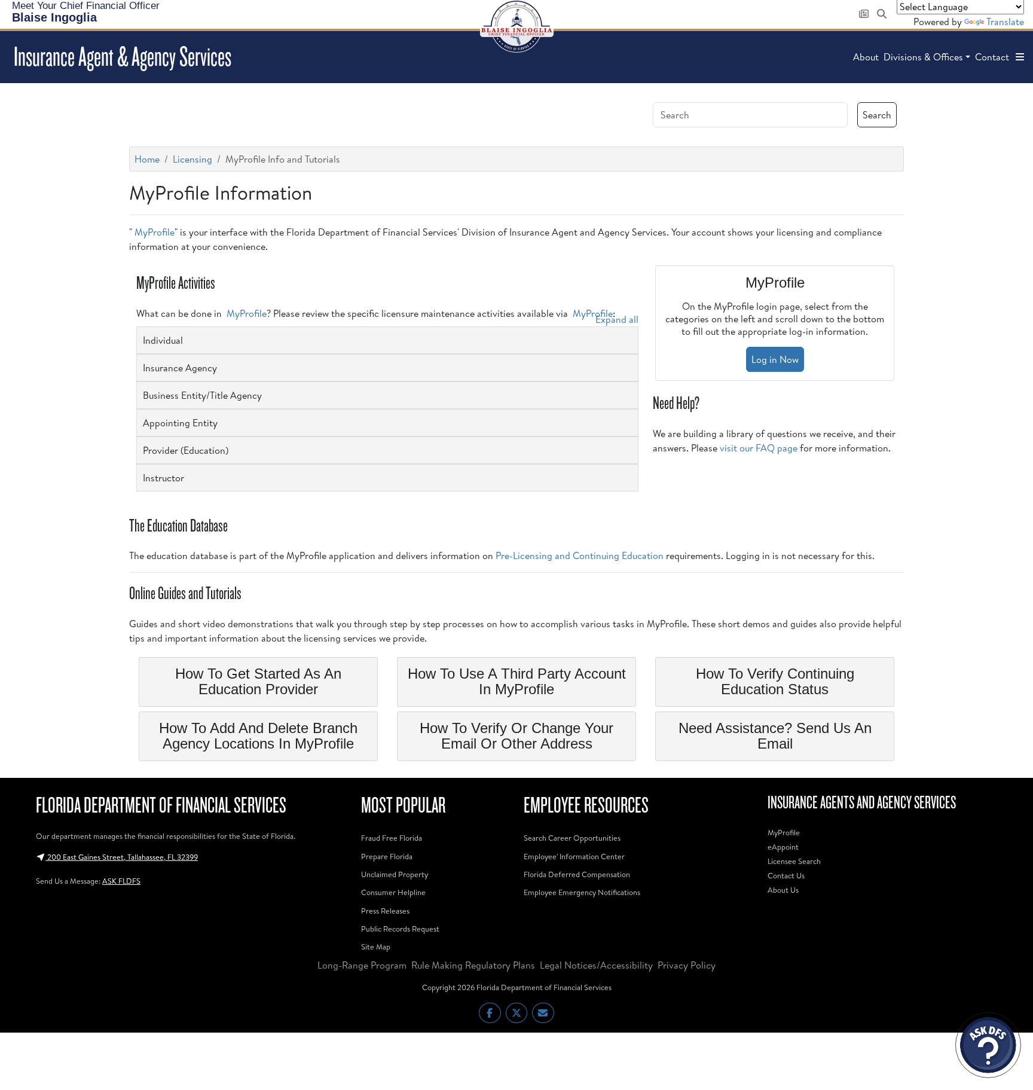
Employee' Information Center (574, 856)
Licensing (192, 159)
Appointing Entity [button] (180, 422)
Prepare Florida (386, 856)
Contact (992, 56)
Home (147, 159)
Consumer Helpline (393, 892)
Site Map (375, 946)
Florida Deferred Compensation (577, 874)
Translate (1005, 21)
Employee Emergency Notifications (582, 892)
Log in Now (775, 359)
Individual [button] (163, 340)
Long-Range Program (362, 965)
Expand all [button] (616, 319)
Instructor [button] (163, 477)
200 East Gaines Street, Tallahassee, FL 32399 (121, 856)
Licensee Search (794, 861)
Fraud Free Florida (391, 837)
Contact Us (786, 875)
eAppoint (783, 846)
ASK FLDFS (121, 880)
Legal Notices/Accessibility (596, 965)
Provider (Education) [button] (185, 450)
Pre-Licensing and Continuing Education (580, 555)
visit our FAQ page (758, 447)
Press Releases (385, 910)
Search (877, 114)
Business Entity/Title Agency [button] (202, 395)
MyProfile (155, 232)
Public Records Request (400, 928)
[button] (1019, 57)
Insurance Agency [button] (180, 367)
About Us (783, 889)
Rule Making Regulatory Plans (473, 965)
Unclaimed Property (394, 874)
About (866, 56)
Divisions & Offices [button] (923, 56)
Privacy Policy (687, 965)
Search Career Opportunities (572, 837)
